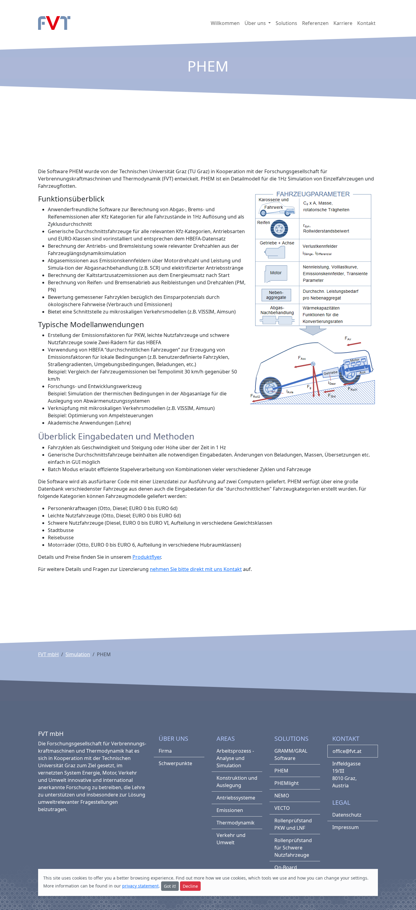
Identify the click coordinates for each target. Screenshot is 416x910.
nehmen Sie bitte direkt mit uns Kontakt (196, 569)
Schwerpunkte (175, 763)
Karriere (342, 23)
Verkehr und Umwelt (231, 839)
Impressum (345, 827)
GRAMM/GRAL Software (290, 754)
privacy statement (140, 886)
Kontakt (366, 23)
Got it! (170, 886)
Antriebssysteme (236, 797)
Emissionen (230, 810)
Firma (165, 750)
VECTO (282, 808)
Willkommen (225, 23)
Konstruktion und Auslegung (237, 782)
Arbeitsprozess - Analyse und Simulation (235, 758)
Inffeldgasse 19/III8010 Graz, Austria (346, 774)
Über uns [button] (256, 23)
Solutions (286, 23)
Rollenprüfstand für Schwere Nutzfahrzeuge (293, 847)
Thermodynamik (236, 822)
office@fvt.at (347, 751)
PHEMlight (286, 783)
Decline (190, 886)
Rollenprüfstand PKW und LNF (293, 824)
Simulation (77, 654)
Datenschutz (346, 814)
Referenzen (315, 23)
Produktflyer (146, 557)
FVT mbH (48, 654)
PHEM (281, 770)
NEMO (281, 795)
